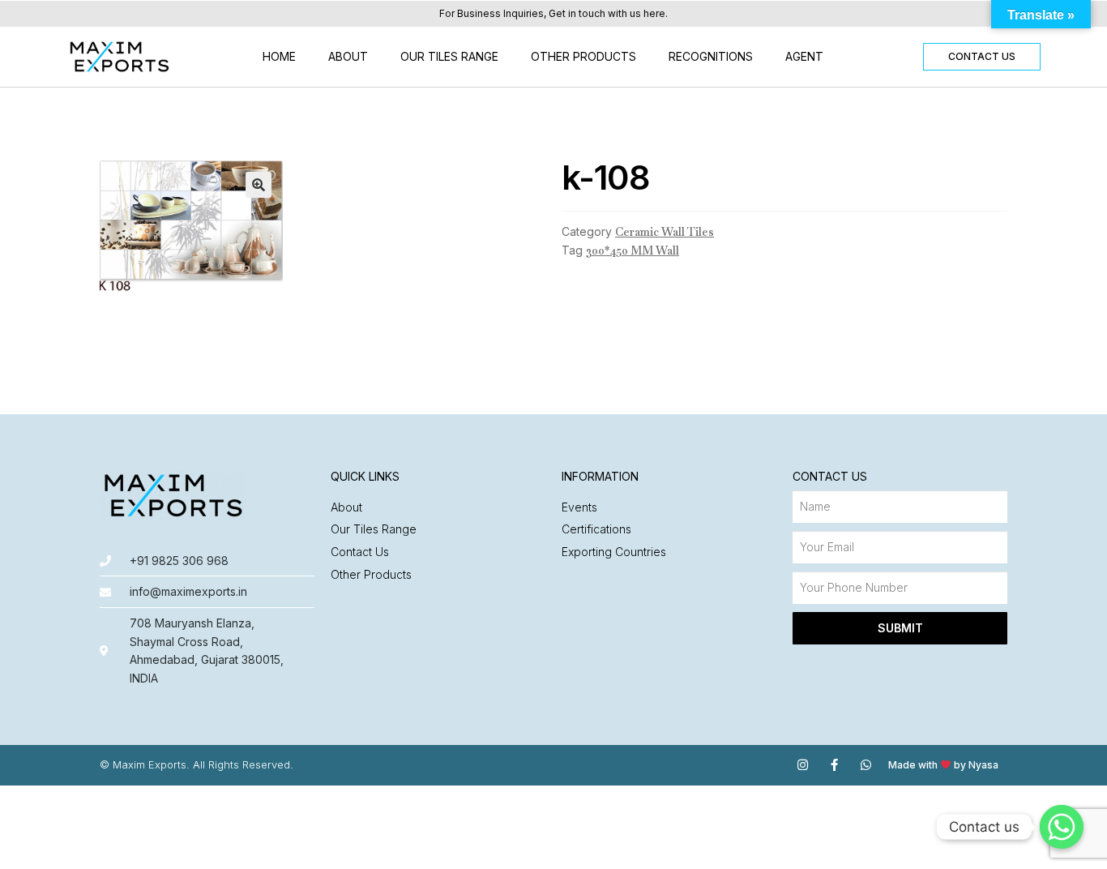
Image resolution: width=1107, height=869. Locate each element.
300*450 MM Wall (632, 250)
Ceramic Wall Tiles (664, 232)
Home (279, 56)
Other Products (583, 56)
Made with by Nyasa (943, 765)
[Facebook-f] (834, 765)
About (348, 56)
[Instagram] (803, 765)
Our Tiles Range (449, 56)
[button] (982, 57)
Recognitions (711, 56)
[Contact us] (1061, 827)
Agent (804, 56)
